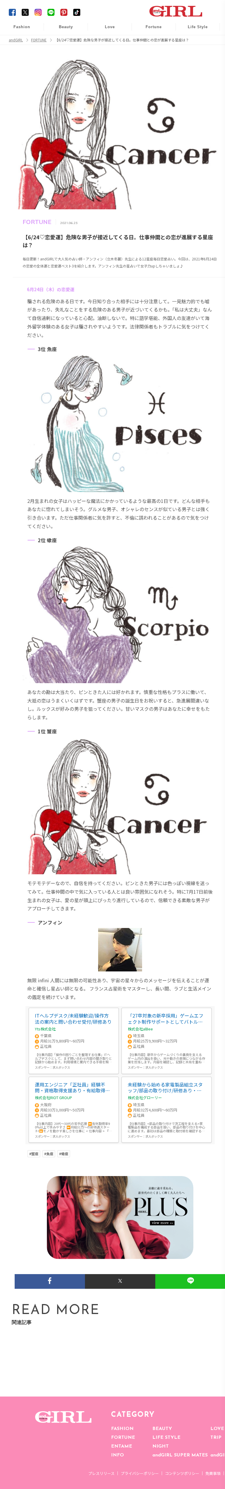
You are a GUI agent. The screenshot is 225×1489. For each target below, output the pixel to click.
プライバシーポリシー (140, 1473)
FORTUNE (123, 1437)
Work (193, 41)
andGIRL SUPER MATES (180, 1455)
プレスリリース (101, 1473)
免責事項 (213, 1473)
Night (105, 52)
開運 (150, 30)
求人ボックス (61, 1067)
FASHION (122, 1428)
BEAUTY (162, 1428)
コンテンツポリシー (182, 1473)
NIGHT (160, 1446)
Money (193, 30)
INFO (117, 1455)
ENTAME (121, 1446)
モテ (106, 41)
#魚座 (48, 1154)
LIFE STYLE (166, 1437)
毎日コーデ (18, 30)
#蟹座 (33, 1154)
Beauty (66, 27)
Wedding (106, 30)
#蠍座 (63, 1154)
